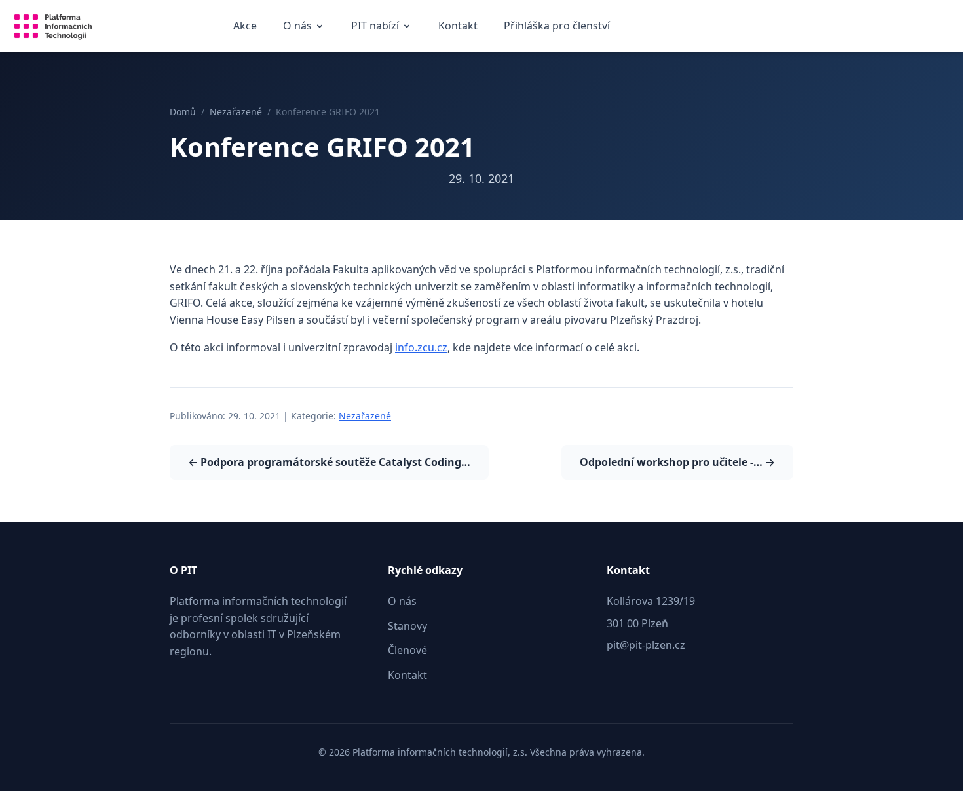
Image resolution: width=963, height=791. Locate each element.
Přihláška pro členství (557, 25)
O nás (297, 25)
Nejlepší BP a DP (397, 71)
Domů (183, 112)
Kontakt (458, 25)
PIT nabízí (375, 25)
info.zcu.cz (421, 347)
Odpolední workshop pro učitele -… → (677, 462)
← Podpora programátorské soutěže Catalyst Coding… (329, 462)
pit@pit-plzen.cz (646, 645)
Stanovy (308, 71)
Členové (407, 650)
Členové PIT (318, 103)
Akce (245, 25)
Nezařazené (236, 112)
